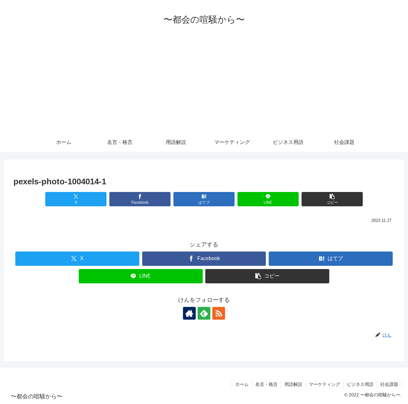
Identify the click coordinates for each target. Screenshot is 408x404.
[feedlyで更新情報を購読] (204, 313)
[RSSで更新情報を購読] (218, 313)
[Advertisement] (204, 85)
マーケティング (324, 384)
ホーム (242, 384)
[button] (332, 199)
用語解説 (293, 384)
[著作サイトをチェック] (189, 313)
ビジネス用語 (360, 384)
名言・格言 (266, 384)
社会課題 (389, 384)
